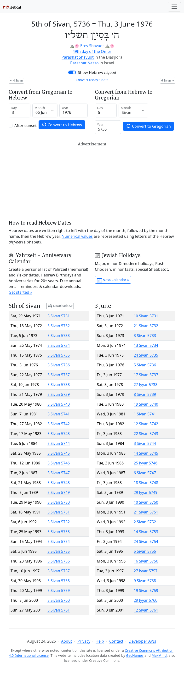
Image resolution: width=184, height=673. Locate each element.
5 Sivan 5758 (58, 580)
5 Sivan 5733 (58, 335)
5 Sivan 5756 (58, 561)
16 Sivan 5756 (146, 561)
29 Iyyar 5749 (145, 492)
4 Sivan (16, 80)
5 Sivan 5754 (58, 541)
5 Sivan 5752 (58, 521)
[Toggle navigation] (174, 6)
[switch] (72, 72)
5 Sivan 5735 (58, 355)
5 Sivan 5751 (58, 512)
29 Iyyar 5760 (145, 600)
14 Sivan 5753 (146, 531)
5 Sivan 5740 (58, 404)
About (66, 641)
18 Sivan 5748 (146, 482)
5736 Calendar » (115, 279)
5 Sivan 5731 (58, 316)
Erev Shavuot (92, 45)
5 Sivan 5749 (58, 492)
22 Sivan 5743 (146, 433)
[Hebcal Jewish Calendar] (12, 6)
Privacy (83, 641)
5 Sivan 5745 (58, 453)
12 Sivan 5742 (146, 423)
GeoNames (135, 655)
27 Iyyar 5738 (145, 384)
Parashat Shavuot (78, 57)
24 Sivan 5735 (146, 355)
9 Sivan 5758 (145, 580)
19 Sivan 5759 (146, 590)
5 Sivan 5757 (58, 571)
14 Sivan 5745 (146, 453)
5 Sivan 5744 (58, 443)
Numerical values (77, 236)
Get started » (20, 292)
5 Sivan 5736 (58, 365)
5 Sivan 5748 (58, 482)
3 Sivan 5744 (145, 443)
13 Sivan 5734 (146, 345)
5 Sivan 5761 (58, 610)
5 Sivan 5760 (58, 600)
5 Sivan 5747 (58, 472)
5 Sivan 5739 (58, 394)
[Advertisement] (92, 180)
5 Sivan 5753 (58, 531)
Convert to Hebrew (64, 124)
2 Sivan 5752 (145, 521)
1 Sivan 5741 (145, 414)
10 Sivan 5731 (146, 316)
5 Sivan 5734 (58, 345)
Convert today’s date (92, 79)
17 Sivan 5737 (146, 374)
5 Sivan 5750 (58, 502)
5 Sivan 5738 (58, 384)
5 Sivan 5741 (58, 414)
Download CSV (62, 306)
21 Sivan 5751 (146, 512)
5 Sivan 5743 (58, 433)
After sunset (25, 125)
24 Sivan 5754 (146, 541)
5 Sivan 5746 (58, 463)
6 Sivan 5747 (145, 472)
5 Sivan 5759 (58, 590)
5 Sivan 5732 (58, 325)
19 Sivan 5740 (146, 404)
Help (100, 641)
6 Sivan (167, 80)
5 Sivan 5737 (58, 374)
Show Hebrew (97, 72)
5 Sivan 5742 (58, 423)
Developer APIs (142, 641)
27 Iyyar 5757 (145, 571)
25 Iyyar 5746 (145, 463)
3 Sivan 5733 (145, 335)
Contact (116, 641)
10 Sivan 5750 (146, 502)
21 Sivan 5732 (146, 325)
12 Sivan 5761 (146, 610)
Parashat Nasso (84, 63)
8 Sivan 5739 (145, 394)
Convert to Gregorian (151, 126)
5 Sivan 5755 (58, 551)
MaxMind (159, 655)
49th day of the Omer (92, 51)
